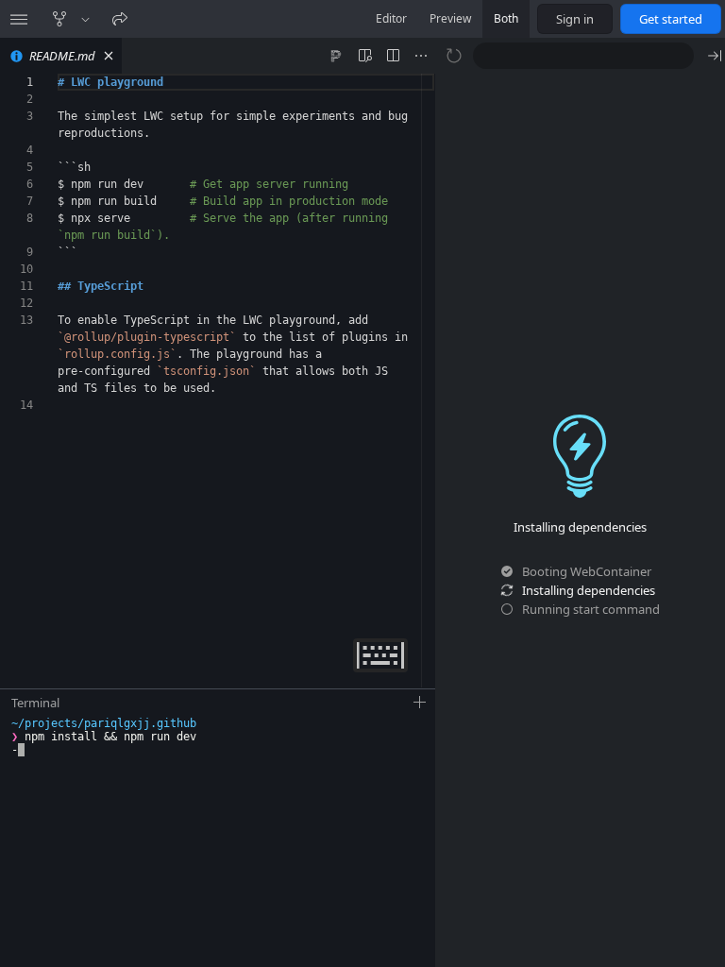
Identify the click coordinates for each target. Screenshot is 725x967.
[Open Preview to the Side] (364, 56)
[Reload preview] (454, 56)
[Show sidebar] (19, 19)
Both (506, 18)
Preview (450, 18)
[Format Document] (336, 56)
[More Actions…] (421, 56)
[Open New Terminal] (420, 702)
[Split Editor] (393, 56)
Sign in (575, 18)
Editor (391, 18)
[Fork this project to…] (85, 19)
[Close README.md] (108, 55)
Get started (670, 18)
